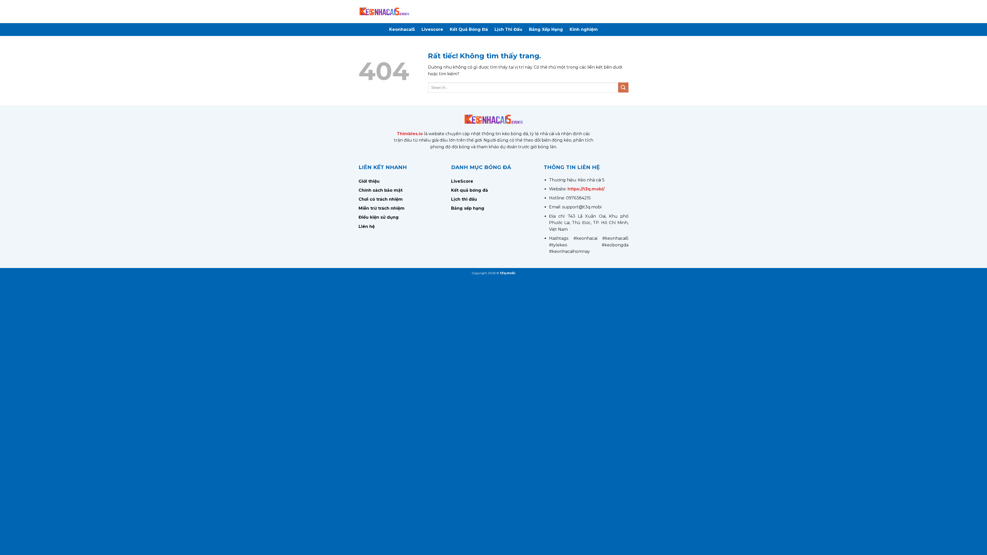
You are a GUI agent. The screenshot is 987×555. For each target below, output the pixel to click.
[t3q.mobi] (384, 11)
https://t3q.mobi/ (586, 189)
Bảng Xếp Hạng (546, 29)
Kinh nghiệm (584, 29)
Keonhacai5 (402, 29)
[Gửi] (623, 87)
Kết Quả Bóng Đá (469, 29)
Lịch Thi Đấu (508, 29)
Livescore (432, 29)
